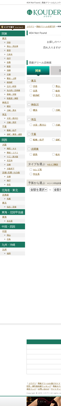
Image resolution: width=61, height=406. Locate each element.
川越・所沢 (11, 122)
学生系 (36, 174)
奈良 (9, 184)
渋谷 (9, 42)
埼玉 (4, 114)
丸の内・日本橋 (13, 90)
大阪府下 (10, 168)
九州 (4, 249)
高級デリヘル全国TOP (45, 26)
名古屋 (10, 221)
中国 (4, 231)
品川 (9, 58)
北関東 (35, 148)
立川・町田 (11, 86)
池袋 (9, 70)
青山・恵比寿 (12, 46)
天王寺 (10, 160)
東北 (4, 202)
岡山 (9, 235)
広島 (9, 239)
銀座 (9, 66)
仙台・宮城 (11, 207)
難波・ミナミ (12, 152)
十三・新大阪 (12, 156)
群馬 (35, 154)
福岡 (9, 253)
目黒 (9, 62)
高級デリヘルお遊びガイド (49, 383)
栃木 (58, 154)
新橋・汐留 (11, 94)
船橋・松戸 (11, 130)
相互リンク (31, 389)
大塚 (9, 74)
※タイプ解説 (52, 164)
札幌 (9, 198)
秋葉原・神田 (12, 98)
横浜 (9, 106)
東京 (4, 38)
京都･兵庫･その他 (11, 172)
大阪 (4, 144)
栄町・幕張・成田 (14, 134)
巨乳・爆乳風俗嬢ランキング (39, 386)
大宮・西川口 (12, 118)
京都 (9, 176)
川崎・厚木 (11, 110)
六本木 (10, 54)
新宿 (9, 50)
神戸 (9, 180)
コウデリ (30, 26)
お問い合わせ (43, 389)
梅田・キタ (11, 148)
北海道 (5, 194)
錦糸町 (10, 82)
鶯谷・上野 (11, 78)
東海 (4, 217)
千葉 (4, 126)
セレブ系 (37, 169)
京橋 (9, 164)
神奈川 (5, 102)
